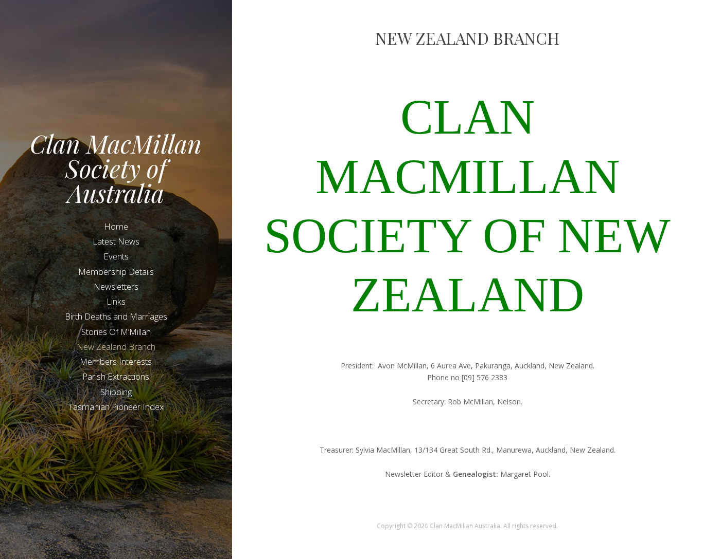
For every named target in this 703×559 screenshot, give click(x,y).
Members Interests (116, 361)
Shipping (116, 392)
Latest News (116, 241)
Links (116, 301)
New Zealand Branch (116, 346)
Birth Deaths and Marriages (116, 316)
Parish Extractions (115, 376)
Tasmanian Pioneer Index (116, 407)
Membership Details (116, 271)
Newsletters (116, 286)
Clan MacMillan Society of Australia (116, 168)
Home (116, 226)
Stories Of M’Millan (116, 332)
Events (116, 256)
